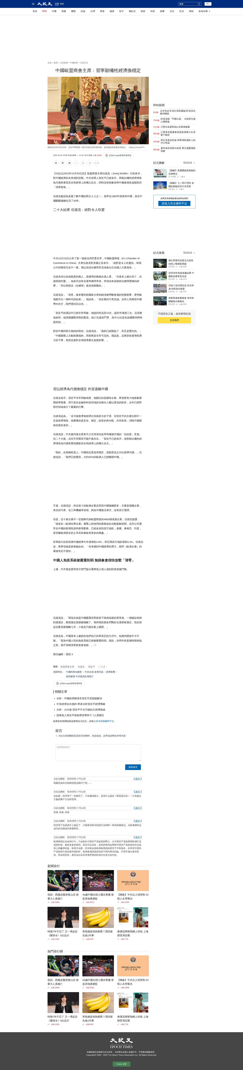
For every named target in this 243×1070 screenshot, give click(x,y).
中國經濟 (74, 63)
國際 (73, 11)
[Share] (49, 902)
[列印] (83, 163)
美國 (63, 11)
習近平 (91, 667)
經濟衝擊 (110, 672)
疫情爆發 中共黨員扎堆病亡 (80, 676)
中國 (54, 11)
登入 (208, 4)
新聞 (56, 63)
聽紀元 (132, 11)
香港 (102, 11)
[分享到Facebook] (56, 163)
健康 (112, 11)
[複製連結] (76, 163)
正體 (57, 4)
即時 (44, 11)
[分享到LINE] (63, 163)
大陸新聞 (64, 63)
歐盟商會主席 (67, 667)
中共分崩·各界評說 (94, 672)
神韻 (191, 11)
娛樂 (162, 11)
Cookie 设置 (121, 1064)
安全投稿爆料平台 (105, 721)
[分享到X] (69, 163)
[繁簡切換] (96, 163)
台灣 (92, 11)
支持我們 (174, 320)
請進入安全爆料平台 (174, 203)
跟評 (137, 779)
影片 (121, 11)
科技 (152, 11)
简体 (62, 4)
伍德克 (81, 667)
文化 (172, 11)
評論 (83, 11)
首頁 (35, 11)
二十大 (102, 667)
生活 (181, 11)
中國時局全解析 (74, 672)
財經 (143, 11)
